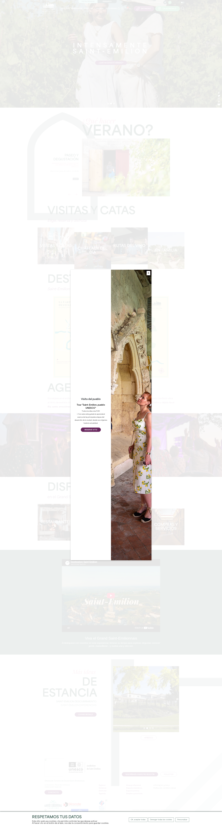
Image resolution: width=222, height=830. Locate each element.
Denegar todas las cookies (161, 820)
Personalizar (182, 820)
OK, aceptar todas (138, 820)
